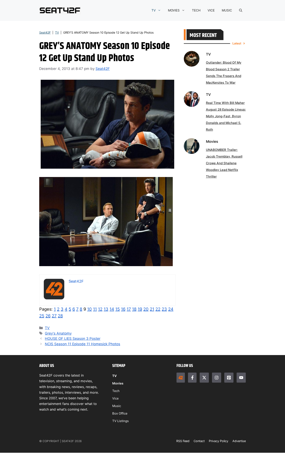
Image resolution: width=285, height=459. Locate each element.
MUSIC (227, 10)
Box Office (119, 413)
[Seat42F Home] (181, 378)
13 (106, 309)
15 (117, 309)
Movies (117, 383)
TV (153, 10)
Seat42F (45, 32)
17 (129, 309)
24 (170, 309)
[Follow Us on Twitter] (204, 378)
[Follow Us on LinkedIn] (228, 378)
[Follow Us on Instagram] (216, 378)
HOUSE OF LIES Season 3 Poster (72, 338)
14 (112, 309)
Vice (115, 398)
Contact (199, 441)
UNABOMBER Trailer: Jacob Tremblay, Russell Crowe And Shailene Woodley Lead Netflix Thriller (224, 163)
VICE (211, 10)
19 (140, 309)
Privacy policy (218, 441)
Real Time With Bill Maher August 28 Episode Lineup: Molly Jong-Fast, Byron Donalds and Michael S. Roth (226, 116)
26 (47, 315)
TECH (196, 10)
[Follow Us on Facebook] (192, 378)
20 (146, 309)
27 (54, 315)
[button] (241, 10)
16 (123, 309)
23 (164, 309)
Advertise (239, 441)
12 (100, 309)
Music (116, 406)
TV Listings (120, 421)
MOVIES (174, 10)
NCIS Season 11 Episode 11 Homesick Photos (82, 344)
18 (134, 309)
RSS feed (182, 441)
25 (41, 315)
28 (60, 315)
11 (95, 309)
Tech (116, 391)
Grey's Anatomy (58, 333)
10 (89, 309)
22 (157, 309)
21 (152, 309)
